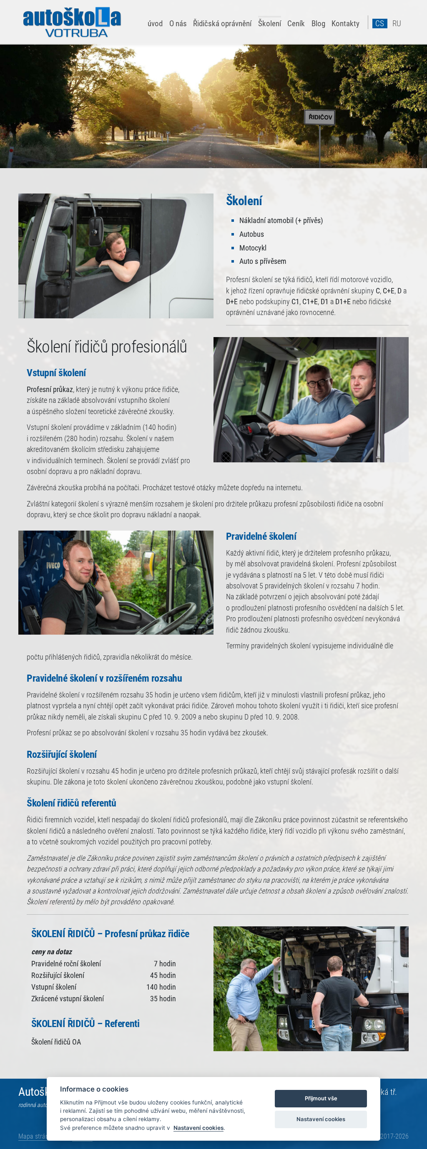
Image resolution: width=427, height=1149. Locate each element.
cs (379, 23)
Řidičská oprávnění (222, 23)
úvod (155, 23)
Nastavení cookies (198, 1127)
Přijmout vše (321, 1098)
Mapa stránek (36, 1136)
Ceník (296, 23)
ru (396, 23)
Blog (318, 23)
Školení (269, 23)
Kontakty (345, 23)
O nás (178, 23)
